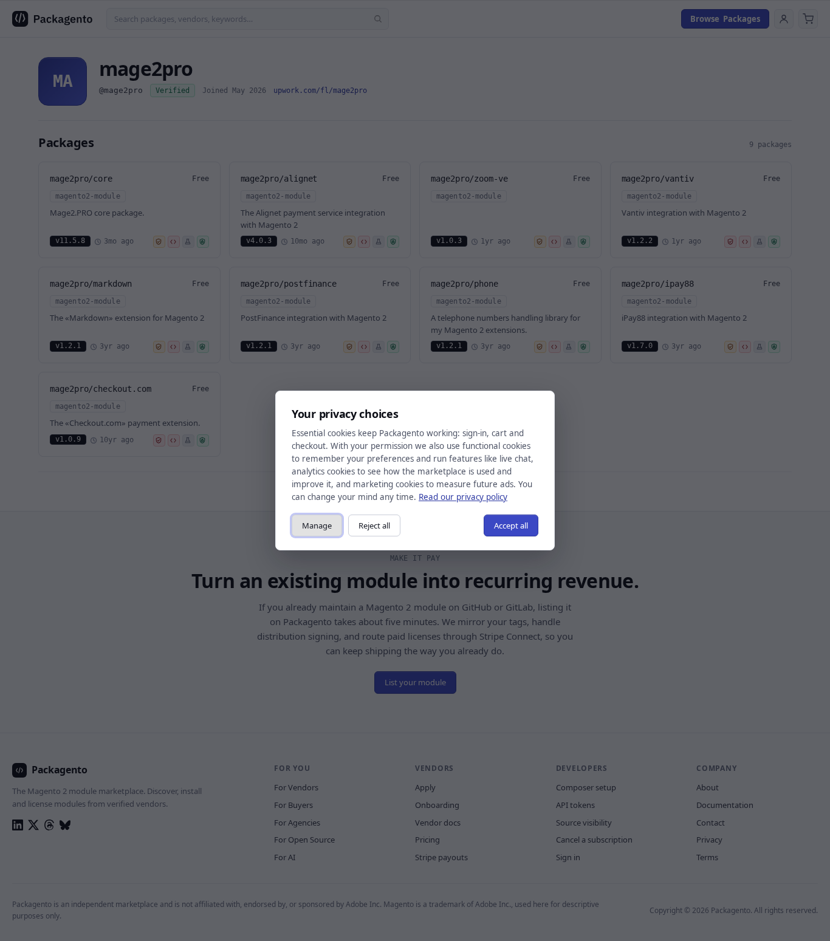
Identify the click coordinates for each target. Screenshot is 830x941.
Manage (317, 525)
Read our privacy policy (463, 496)
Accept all (511, 525)
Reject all (374, 525)
